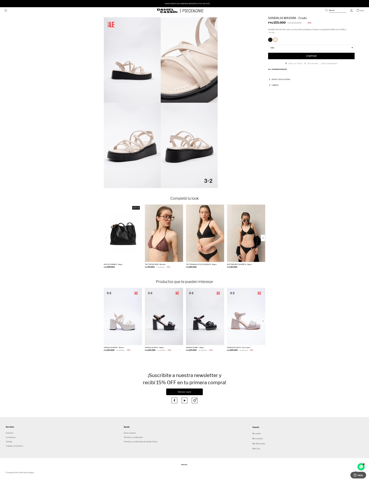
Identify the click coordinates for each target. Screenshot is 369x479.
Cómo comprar (130, 433)
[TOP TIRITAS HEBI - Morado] (164, 233)
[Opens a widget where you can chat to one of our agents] (358, 475)
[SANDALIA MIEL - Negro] (205, 316)
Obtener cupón (184, 392)
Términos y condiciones (133, 437)
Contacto (9, 433)
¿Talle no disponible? (329, 64)
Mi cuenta (256, 433)
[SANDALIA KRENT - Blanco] (123, 316)
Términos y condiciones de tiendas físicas (141, 442)
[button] (335, 11)
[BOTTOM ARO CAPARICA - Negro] (246, 233)
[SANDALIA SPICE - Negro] (164, 316)
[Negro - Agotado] (270, 40)
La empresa (10, 437)
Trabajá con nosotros (14, 446)
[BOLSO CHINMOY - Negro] (123, 233)
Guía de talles (312, 63)
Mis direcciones (258, 444)
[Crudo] (275, 40)
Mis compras (257, 439)
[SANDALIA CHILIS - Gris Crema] (246, 316)
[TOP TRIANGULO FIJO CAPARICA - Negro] (205, 233)
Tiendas (9, 442)
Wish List (256, 449)
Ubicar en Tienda (295, 63)
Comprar (311, 56)
